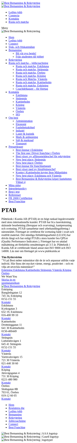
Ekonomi (21, 124)
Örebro (20, 111)
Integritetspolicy (18, 188)
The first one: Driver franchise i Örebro (38, 153)
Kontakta (14, 18)
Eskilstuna (21, 95)
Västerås (20, 108)
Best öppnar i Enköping (29, 149)
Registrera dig (16, 408)
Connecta (14, 15)
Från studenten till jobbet (30, 56)
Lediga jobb (15, 12)
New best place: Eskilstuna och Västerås (38, 175)
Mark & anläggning (27, 137)
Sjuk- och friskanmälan (22, 46)
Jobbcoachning (17, 420)
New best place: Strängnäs (31, 159)
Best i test (14, 191)
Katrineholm (23, 101)
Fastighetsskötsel (25, 127)
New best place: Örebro (29, 162)
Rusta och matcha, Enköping (32, 85)
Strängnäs (21, 98)
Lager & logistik (25, 133)
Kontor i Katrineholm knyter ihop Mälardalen (41, 172)
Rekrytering (15, 59)
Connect (13, 43)
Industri (20, 130)
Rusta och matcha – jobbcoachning (28, 63)
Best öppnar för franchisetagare (33, 166)
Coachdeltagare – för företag (32, 88)
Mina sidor (15, 185)
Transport (21, 143)
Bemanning (15, 50)
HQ (18, 114)
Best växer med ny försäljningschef (36, 169)
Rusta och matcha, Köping (31, 75)
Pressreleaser (16, 146)
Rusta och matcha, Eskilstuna (32, 66)
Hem (11, 37)
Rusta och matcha (19, 21)
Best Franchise (17, 201)
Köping (20, 104)
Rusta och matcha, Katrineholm (33, 82)
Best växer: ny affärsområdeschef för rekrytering (43, 156)
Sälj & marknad (24, 140)
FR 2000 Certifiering (20, 198)
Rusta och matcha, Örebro (30, 72)
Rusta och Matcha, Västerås (31, 79)
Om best (13, 117)
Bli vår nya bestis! (26, 53)
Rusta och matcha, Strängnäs (32, 69)
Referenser (15, 194)
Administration (24, 120)
